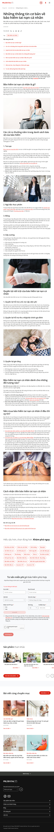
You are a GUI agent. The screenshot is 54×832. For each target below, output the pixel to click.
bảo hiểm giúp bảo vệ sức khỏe (31, 87)
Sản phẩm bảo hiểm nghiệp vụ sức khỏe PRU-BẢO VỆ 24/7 (19, 431)
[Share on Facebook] (16, 31)
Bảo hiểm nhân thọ (22, 558)
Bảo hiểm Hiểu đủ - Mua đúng (37, 558)
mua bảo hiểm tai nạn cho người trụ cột (35, 398)
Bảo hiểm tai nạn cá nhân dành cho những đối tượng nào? (20, 54)
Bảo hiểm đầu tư (9, 565)
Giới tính (5, 597)
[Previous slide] (48, 675)
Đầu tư (35, 554)
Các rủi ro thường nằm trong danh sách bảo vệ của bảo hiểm (21, 46)
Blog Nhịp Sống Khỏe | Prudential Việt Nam (23, 518)
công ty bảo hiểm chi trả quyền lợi (28, 163)
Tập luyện (42, 547)
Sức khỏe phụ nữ (21, 551)
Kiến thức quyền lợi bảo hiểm (37, 561)
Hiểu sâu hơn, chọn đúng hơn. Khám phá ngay (17, 65)
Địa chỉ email (31, 589)
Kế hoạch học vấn (9, 558)
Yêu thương (18, 554)
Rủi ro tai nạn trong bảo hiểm (10, 149)
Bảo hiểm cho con (22, 561)
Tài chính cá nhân (44, 554)
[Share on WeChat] (11, 31)
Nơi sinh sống (32, 597)
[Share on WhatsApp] (18, 31)
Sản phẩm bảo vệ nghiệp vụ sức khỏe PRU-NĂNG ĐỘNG (19, 437)
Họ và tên (6, 589)
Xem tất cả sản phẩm (10, 676)
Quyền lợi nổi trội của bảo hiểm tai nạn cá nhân (18, 50)
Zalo (6, 607)
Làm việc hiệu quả (44, 551)
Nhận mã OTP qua (8, 605)
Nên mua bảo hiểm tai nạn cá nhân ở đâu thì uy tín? (19, 57)
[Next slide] (52, 675)
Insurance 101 (20, 565)
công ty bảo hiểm (11, 209)
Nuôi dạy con (8, 554)
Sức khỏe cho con (9, 551)
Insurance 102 (30, 565)
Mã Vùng (30, 605)
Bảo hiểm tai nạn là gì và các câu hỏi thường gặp (17, 525)
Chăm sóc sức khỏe (22, 547)
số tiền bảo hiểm (29, 209)
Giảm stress (27, 554)
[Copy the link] (21, 31)
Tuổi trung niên (33, 551)
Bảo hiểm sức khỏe (12, 35)
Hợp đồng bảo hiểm (19, 211)
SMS (6, 609)
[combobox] (14, 600)
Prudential (35, 78)
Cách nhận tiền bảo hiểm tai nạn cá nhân (16, 61)
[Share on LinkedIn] (13, 31)
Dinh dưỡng (34, 547)
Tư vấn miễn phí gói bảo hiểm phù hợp (15, 69)
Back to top (26, 773)
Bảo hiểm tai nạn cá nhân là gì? (13, 42)
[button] (46, 3)
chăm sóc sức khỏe (34, 400)
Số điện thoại (42, 605)
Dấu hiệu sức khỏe (9, 547)
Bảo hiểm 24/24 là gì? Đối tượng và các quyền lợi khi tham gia (20, 528)
